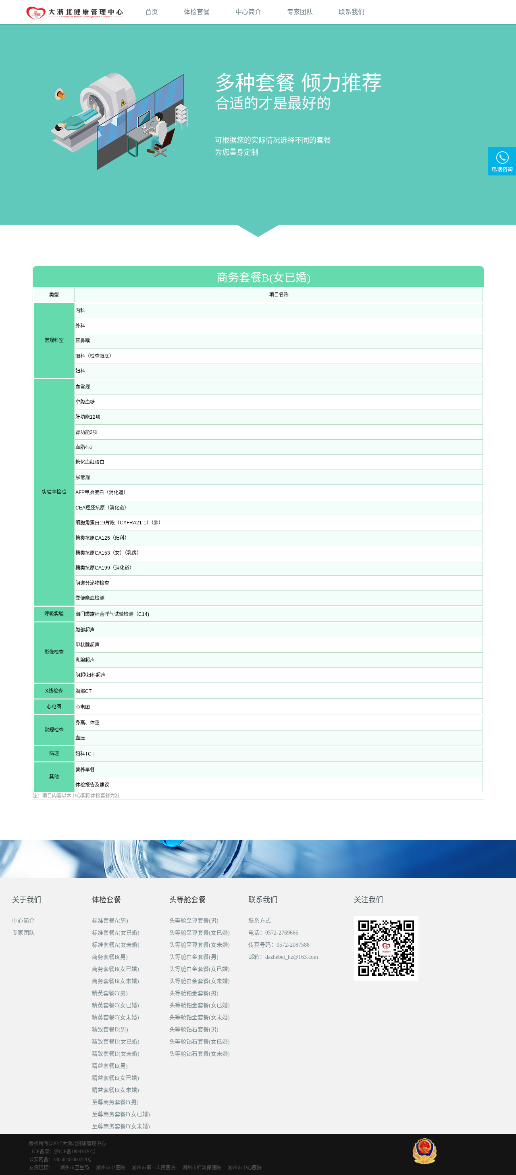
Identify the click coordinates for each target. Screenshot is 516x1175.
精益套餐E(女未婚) (115, 1090)
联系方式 (259, 921)
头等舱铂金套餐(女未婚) (199, 1017)
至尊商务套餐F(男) (115, 1102)
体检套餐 (197, 11)
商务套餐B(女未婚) (115, 981)
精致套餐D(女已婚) (115, 1042)
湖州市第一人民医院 (153, 1168)
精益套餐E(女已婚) (115, 1078)
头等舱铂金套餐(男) (193, 993)
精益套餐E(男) (110, 1066)
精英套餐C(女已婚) (115, 1005)
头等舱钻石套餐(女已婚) (199, 1042)
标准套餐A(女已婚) (115, 933)
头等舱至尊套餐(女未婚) (199, 945)
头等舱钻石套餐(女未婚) (199, 1054)
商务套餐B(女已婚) (115, 969)
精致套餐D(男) (110, 1030)
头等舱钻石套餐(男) (193, 1030)
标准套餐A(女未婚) (115, 945)
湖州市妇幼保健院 (201, 1168)
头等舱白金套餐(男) (193, 957)
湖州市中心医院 (245, 1168)
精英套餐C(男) (110, 993)
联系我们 (351, 11)
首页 (151, 11)
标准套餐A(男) (110, 921)
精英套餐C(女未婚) (115, 1017)
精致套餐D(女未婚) (115, 1054)
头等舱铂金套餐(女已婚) (199, 1005)
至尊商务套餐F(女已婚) (121, 1114)
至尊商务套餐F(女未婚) (121, 1126)
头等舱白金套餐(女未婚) (199, 981)
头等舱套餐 (187, 900)
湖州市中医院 (110, 1168)
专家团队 (300, 11)
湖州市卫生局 (74, 1168)
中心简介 (248, 11)
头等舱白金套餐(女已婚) (199, 969)
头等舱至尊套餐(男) (193, 921)
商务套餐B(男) (110, 957)
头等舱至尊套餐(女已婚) (199, 933)
